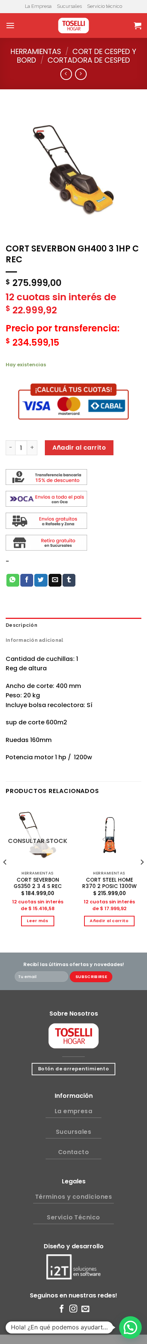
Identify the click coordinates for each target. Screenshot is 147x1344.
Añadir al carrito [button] (109, 921)
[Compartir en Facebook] (26, 580)
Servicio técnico (104, 6)
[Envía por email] (55, 580)
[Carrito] (137, 25)
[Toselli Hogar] (73, 25)
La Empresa (38, 6)
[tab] (73, 625)
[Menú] (10, 25)
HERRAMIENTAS (36, 52)
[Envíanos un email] (85, 1309)
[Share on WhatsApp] (12, 580)
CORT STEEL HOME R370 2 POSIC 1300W (109, 883)
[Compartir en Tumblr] (69, 580)
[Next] (141, 877)
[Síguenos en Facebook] (62, 1309)
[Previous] (5, 877)
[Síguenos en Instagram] (73, 1309)
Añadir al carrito (79, 447)
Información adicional (34, 640)
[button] (130, 1327)
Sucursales (69, 6)
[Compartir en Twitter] (40, 580)
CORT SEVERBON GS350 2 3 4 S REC (38, 883)
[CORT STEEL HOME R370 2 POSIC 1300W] (109, 835)
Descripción (21, 625)
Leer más (38, 921)
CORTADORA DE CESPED (88, 60)
